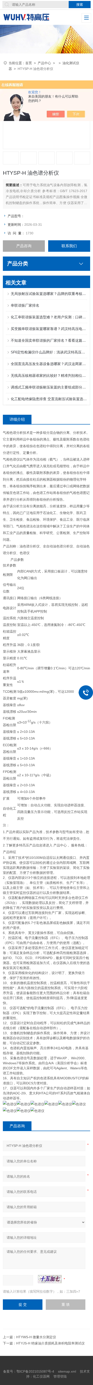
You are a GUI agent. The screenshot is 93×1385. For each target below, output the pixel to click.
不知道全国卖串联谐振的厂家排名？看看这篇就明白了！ (49, 340)
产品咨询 (23, 246)
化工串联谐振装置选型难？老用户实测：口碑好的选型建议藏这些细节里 (49, 317)
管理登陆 (60, 1376)
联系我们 (69, 246)
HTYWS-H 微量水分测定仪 (36, 1337)
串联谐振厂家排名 (25, 305)
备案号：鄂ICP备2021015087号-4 (28, 1371)
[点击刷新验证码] (50, 1279)
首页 (28, 63)
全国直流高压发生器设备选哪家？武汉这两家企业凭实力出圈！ (49, 364)
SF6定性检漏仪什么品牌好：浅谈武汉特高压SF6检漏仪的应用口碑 (49, 352)
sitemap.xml (67, 1371)
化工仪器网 (41, 1376)
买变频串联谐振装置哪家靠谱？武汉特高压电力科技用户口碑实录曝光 (49, 329)
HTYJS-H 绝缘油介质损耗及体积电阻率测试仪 (50, 1343)
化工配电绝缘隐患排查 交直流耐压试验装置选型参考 (49, 399)
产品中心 (44, 63)
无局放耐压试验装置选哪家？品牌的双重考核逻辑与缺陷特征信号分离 (49, 294)
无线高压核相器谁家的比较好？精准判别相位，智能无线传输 (49, 375)
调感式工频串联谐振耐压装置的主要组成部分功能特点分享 (49, 387)
